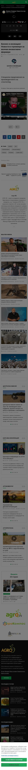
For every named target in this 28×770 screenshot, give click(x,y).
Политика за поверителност (9, 755)
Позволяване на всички (14, 760)
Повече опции (14, 765)
